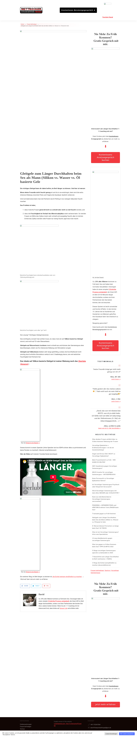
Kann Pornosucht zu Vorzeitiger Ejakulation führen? (105, 480)
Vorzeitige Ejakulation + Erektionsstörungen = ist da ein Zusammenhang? (105, 448)
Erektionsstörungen (26, 724)
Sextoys (107, 570)
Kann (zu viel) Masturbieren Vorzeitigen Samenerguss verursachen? (105, 499)
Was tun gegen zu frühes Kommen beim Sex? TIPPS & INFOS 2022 (105, 546)
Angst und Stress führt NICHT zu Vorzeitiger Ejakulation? (105, 455)
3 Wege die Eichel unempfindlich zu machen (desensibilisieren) (105, 564)
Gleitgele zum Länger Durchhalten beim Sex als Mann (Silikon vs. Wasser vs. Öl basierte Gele (105, 520)
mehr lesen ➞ (115, 379)
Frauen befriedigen (97, 570)
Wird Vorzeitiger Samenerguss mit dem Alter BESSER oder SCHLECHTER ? (105, 492)
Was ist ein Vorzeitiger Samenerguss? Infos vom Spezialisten (105, 533)
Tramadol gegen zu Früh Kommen (105, 514)
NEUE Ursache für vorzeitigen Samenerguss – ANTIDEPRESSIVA (105, 474)
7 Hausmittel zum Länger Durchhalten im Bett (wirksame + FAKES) (105, 558)
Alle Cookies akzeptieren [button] (127, 733)
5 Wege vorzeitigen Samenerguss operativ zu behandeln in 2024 (105, 552)
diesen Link (63, 608)
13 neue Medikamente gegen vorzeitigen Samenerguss (105, 540)
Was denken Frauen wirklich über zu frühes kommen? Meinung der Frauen (105, 441)
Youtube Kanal (107, 17)
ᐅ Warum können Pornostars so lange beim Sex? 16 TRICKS (105, 527)
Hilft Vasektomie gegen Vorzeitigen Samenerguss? (105, 467)
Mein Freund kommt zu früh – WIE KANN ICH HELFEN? (105, 461)
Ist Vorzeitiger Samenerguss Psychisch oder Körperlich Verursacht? (105, 486)
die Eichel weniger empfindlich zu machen (67, 577)
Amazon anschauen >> (33, 443)
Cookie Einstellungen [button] (111, 733)
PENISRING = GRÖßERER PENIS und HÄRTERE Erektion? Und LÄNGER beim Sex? (105, 508)
